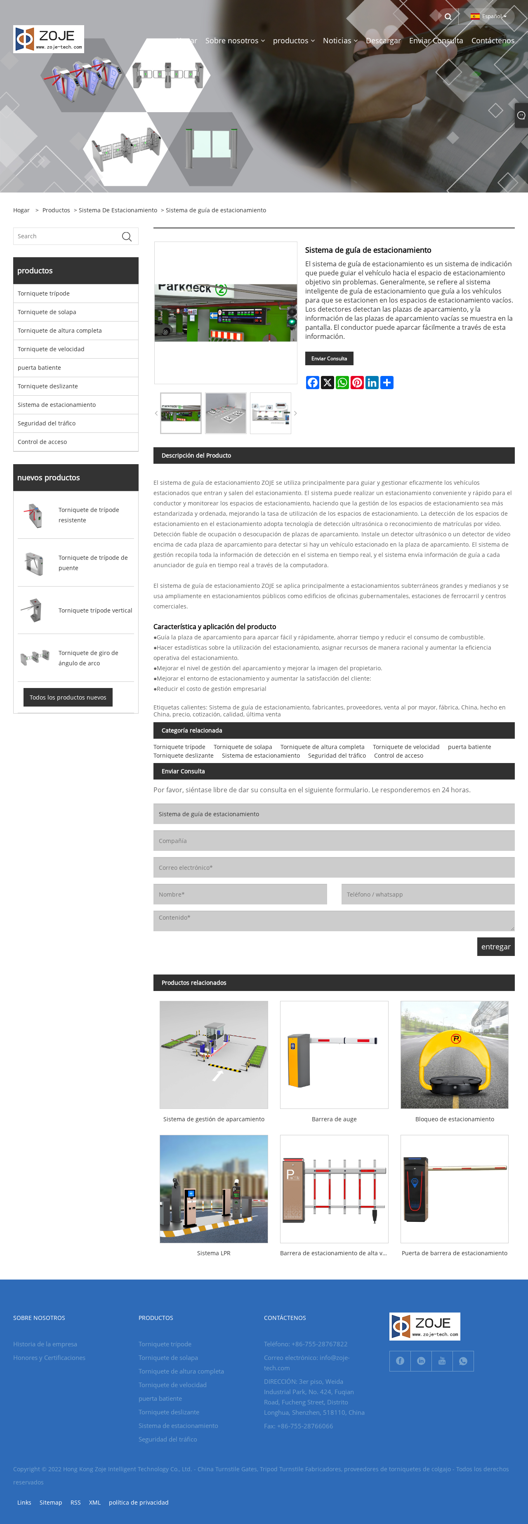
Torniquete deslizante (48, 386)
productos (56, 210)
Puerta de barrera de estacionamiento (454, 1253)
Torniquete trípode (44, 293)
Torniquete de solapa (47, 312)
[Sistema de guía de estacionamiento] (180, 413)
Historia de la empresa (45, 1344)
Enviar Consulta (329, 358)
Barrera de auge (334, 1119)
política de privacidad (139, 1502)
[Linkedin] (421, 1361)
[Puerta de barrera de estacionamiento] (454, 1186)
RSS (76, 1502)
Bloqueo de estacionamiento (454, 1119)
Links (24, 1502)
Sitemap (51, 1502)
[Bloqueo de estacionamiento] (454, 1052)
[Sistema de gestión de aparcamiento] (213, 1052)
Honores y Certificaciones (49, 1357)
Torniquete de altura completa (60, 330)
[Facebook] (400, 1361)
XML (95, 1502)
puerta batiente (39, 367)
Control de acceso (42, 442)
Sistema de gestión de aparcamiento (213, 1119)
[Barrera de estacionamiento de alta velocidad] (334, 1186)
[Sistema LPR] (213, 1186)
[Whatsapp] (463, 1361)
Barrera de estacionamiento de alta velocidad (337, 1253)
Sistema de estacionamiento (118, 210)
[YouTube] (442, 1361)
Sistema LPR (214, 1253)
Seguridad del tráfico (46, 423)
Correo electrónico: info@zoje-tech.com (307, 1362)
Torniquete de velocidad (51, 349)
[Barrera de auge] (334, 1052)
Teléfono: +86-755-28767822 (306, 1344)
